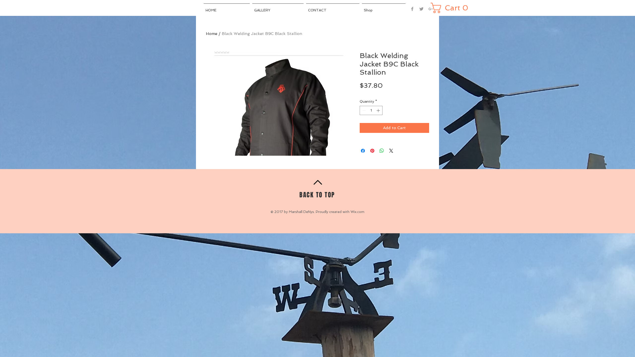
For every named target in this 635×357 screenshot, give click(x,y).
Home (211, 33)
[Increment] (379, 110)
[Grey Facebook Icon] (412, 9)
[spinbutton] (371, 110)
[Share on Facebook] (363, 151)
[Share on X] (391, 151)
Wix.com (357, 212)
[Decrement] (363, 110)
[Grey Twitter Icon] (421, 9)
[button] (450, 8)
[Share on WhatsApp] (382, 151)
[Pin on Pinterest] (372, 151)
